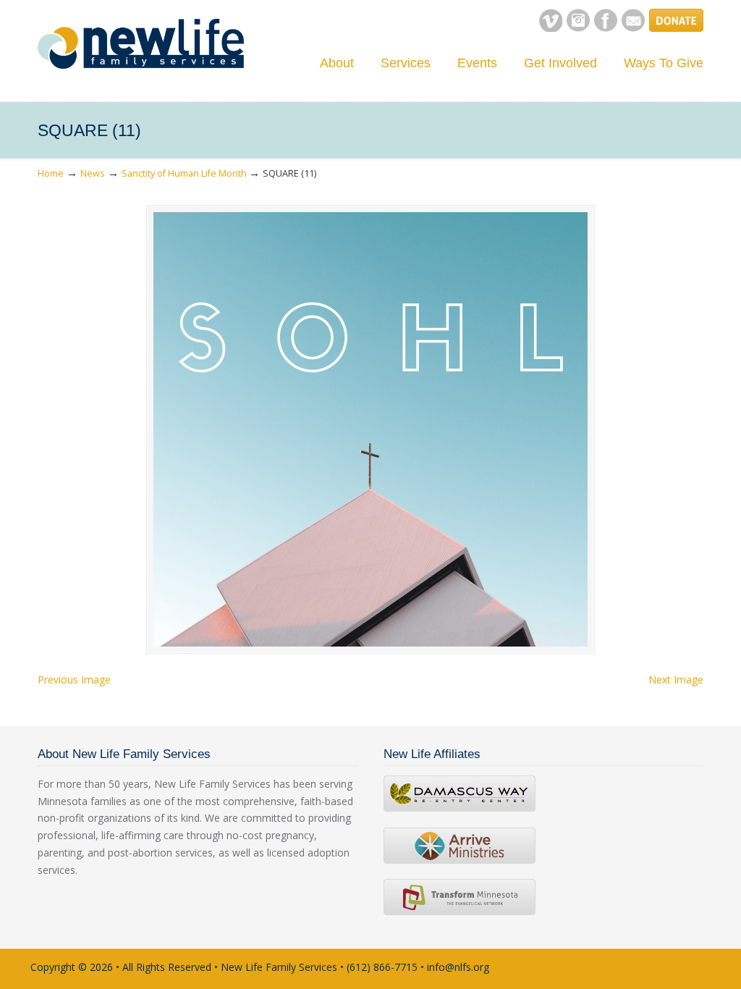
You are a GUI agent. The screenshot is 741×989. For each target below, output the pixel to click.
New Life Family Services (141, 44)
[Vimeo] (550, 28)
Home (51, 173)
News (92, 173)
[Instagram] (578, 28)
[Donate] (676, 28)
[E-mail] (633, 28)
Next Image (675, 679)
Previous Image (74, 679)
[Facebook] (605, 28)
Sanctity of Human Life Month (184, 173)
